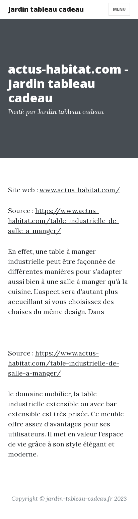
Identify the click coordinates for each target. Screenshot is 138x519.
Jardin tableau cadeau (46, 9)
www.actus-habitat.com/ (80, 190)
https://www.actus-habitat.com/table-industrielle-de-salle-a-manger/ (63, 220)
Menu (119, 9)
